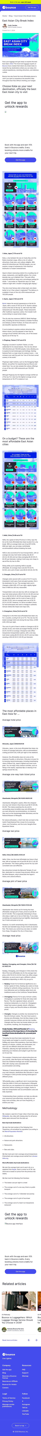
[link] (32, 7)
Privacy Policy (7, 1401)
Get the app (6, 1370)
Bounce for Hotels (9, 1384)
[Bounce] (9, 7)
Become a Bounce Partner (9, 1377)
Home (4, 16)
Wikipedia (5, 1116)
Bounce (5, 66)
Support (25, 1373)
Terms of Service (8, 1398)
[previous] (29, 1340)
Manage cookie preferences (8, 1405)
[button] (20, 159)
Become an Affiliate (10, 1381)
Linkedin (25, 1411)
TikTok (24, 1408)
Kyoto (4, 303)
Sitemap (25, 1376)
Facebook (26, 1398)
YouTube (25, 1414)
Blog (11, 16)
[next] (36, 1340)
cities (11, 64)
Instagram (26, 1404)
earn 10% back (26, 2)
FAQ (23, 1370)
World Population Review (13, 1131)
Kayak (14, 1169)
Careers (5, 1388)
